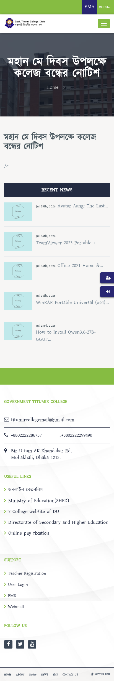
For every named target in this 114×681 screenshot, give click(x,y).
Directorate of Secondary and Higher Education (58, 522)
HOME (7, 675)
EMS (12, 596)
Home (52, 87)
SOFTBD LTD (102, 674)
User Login (18, 584)
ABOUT (20, 675)
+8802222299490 (76, 435)
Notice (33, 675)
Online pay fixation (28, 533)
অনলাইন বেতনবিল (25, 490)
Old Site (104, 7)
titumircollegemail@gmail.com (42, 419)
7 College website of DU (33, 511)
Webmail (16, 607)
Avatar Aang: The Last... (83, 205)
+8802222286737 (26, 435)
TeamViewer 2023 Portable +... (67, 242)
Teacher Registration (27, 573)
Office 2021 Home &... (80, 265)
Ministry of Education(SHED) (38, 500)
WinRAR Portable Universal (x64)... (72, 302)
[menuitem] (107, 286)
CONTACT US (70, 675)
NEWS (44, 675)
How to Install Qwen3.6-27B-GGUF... (66, 336)
